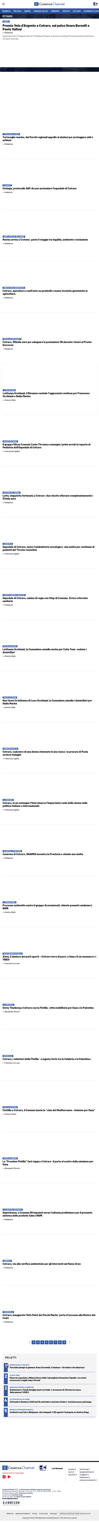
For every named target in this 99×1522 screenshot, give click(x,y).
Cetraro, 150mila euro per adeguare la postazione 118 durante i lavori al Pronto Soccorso (47, 343)
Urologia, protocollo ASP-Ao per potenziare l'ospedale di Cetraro (40, 188)
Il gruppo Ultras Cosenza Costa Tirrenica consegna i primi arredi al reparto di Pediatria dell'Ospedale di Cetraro (46, 446)
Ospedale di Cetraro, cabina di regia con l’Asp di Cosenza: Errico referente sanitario (45, 599)
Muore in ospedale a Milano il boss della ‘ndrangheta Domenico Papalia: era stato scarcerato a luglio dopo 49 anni (48, 1378)
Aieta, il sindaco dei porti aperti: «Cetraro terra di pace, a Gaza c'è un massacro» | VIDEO (49, 958)
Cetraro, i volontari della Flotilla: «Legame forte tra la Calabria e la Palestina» (47, 1058)
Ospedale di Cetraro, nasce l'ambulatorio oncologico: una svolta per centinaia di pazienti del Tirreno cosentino (48, 548)
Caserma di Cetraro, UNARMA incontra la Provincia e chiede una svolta (43, 854)
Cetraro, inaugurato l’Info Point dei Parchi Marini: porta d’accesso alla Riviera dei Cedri (49, 1316)
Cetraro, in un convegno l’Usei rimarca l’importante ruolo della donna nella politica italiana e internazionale (45, 804)
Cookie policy (43, 1513)
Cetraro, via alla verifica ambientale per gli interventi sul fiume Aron (42, 1263)
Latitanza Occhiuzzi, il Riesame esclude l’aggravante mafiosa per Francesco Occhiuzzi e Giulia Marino (46, 395)
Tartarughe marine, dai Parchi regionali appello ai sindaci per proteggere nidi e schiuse (48, 139)
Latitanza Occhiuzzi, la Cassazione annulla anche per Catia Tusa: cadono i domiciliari (45, 651)
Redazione (10, 1513)
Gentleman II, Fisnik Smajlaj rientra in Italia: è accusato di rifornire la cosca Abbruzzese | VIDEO (45, 1390)
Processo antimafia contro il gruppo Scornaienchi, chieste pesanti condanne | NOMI (47, 907)
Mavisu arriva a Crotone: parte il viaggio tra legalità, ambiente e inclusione (45, 239)
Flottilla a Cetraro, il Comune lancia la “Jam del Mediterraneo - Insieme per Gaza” (49, 1110)
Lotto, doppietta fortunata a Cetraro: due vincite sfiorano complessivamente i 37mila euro (48, 497)
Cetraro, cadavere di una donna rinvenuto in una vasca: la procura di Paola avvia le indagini (45, 753)
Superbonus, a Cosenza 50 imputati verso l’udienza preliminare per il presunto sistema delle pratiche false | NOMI (47, 1214)
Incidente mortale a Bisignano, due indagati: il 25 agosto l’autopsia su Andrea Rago (49, 1412)
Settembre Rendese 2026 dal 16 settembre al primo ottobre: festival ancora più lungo (51, 1401)
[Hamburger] (3, 4)
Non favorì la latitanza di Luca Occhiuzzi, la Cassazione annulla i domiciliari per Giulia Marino (47, 702)
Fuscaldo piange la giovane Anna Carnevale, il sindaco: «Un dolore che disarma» (47, 1367)
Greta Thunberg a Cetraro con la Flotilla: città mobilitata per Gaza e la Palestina (48, 1007)
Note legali (53, 1513)
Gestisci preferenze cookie (70, 1513)
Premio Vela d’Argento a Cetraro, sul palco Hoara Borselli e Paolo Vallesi (46, 27)
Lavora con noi (85, 1513)
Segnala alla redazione (22, 1513)
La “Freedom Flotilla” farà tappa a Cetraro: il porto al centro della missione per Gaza (48, 1163)
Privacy (34, 1513)
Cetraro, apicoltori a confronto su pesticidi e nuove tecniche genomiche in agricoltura (45, 292)
